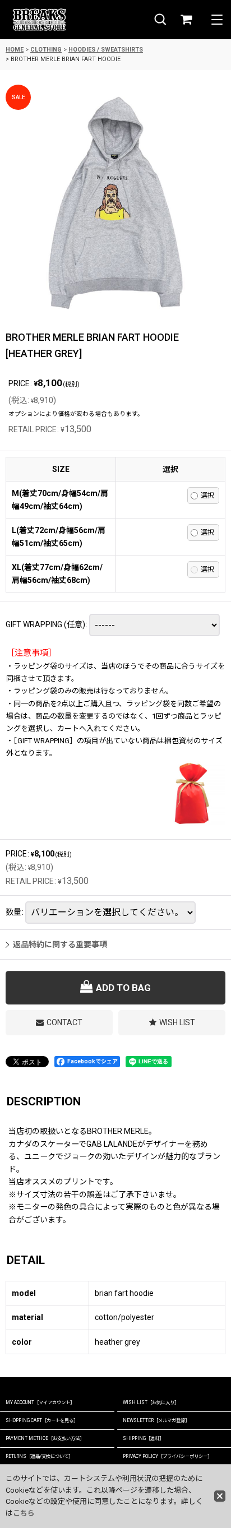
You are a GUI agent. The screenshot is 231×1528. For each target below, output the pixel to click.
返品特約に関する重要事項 (60, 944)
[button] (160, 20)
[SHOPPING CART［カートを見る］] (186, 20)
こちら (24, 1513)
